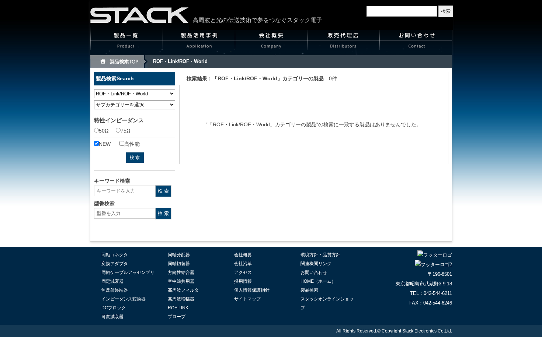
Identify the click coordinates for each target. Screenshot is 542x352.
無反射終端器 (114, 290)
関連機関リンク (315, 263)
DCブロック (113, 307)
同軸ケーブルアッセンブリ (127, 272)
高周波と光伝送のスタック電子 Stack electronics (139, 15)
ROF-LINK (178, 307)
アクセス (243, 272)
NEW (105, 144)
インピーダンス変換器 (123, 299)
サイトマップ (247, 299)
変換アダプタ (114, 263)
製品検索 (309, 290)
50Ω (103, 131)
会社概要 (271, 42)
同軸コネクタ (114, 254)
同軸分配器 (179, 254)
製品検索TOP (118, 61)
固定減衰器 (112, 281)
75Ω (125, 131)
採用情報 (243, 281)
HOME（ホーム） (318, 281)
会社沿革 (243, 263)
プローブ (176, 316)
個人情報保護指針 (252, 290)
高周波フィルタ (183, 290)
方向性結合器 (181, 272)
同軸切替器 (179, 263)
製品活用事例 (199, 42)
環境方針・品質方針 (320, 254)
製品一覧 (126, 42)
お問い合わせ (416, 42)
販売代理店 (344, 42)
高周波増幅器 (181, 299)
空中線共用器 (181, 281)
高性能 (132, 144)
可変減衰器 (112, 316)
